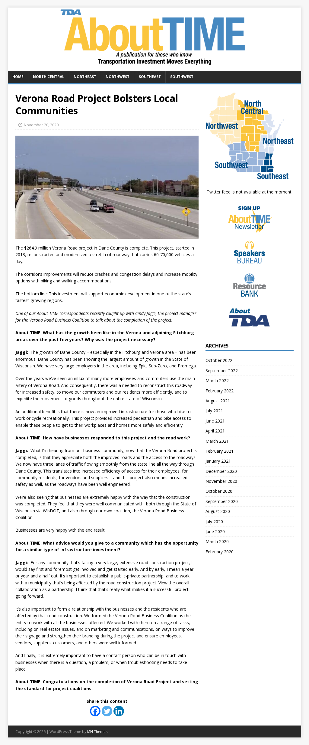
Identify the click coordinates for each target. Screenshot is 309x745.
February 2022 (219, 391)
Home (18, 76)
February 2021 (219, 451)
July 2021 (214, 410)
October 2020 (218, 491)
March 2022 (217, 380)
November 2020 (221, 481)
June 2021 (215, 421)
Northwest (117, 76)
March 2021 (217, 441)
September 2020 (221, 501)
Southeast (150, 76)
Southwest (181, 76)
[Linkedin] (118, 711)
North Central (48, 76)
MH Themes (97, 731)
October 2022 (218, 360)
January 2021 (218, 461)
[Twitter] (107, 711)
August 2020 (217, 511)
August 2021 (217, 401)
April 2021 (215, 431)
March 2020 (217, 541)
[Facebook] (95, 711)
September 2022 (221, 370)
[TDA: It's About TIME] (154, 67)
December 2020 (221, 471)
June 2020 (215, 531)
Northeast (85, 76)
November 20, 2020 (41, 124)
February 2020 (219, 552)
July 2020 (214, 521)
